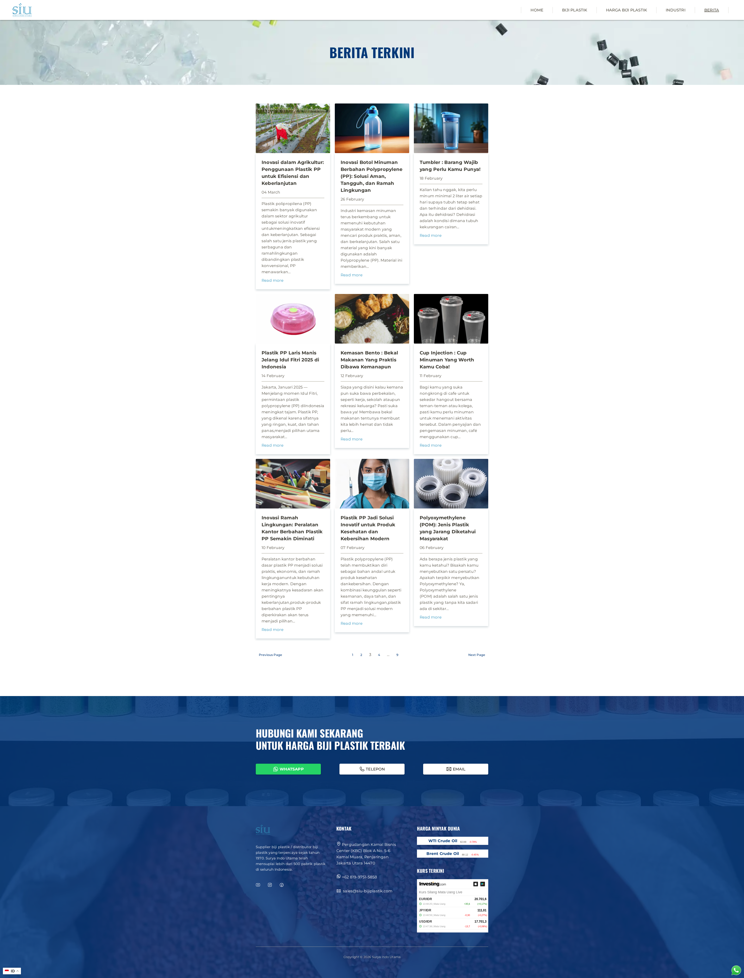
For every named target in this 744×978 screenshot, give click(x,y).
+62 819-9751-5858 (359, 877)
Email (459, 769)
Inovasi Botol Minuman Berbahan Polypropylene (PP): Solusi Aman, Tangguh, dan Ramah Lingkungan (371, 176)
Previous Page (270, 655)
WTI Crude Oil (442, 840)
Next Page (476, 655)
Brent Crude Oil (442, 853)
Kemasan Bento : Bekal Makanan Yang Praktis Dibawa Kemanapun (369, 360)
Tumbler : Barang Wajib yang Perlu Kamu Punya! (450, 165)
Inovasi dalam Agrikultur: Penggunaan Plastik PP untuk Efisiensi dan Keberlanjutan (293, 172)
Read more (272, 280)
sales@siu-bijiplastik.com (367, 891)
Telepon (375, 769)
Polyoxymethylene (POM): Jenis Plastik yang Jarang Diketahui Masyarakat (448, 528)
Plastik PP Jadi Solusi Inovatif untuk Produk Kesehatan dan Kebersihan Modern (368, 528)
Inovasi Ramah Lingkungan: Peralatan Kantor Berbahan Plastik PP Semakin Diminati (292, 528)
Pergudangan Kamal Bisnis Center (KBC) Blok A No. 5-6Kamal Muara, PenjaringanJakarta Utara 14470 (366, 853)
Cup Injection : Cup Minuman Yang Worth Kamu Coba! (447, 360)
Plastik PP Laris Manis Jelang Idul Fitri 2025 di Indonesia (290, 360)
